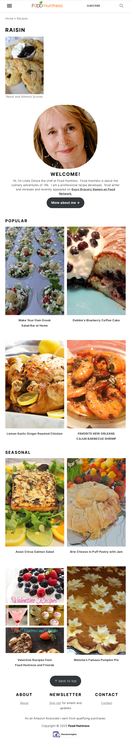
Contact (106, 703)
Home (9, 18)
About (24, 703)
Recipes (22, 18)
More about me (63, 203)
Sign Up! (55, 703)
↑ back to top (65, 681)
